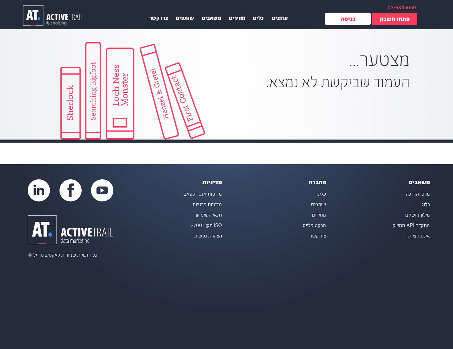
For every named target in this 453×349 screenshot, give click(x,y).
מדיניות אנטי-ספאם (202, 194)
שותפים (185, 18)
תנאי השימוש (209, 215)
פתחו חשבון (395, 20)
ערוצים (280, 18)
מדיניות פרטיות (207, 205)
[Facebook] (70, 190)
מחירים (237, 18)
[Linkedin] (39, 190)
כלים (258, 18)
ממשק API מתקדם (411, 226)
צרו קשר (158, 18)
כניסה (348, 20)
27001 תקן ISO (206, 226)
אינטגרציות (419, 236)
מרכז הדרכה (418, 194)
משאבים (211, 18)
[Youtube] (102, 190)
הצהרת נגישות (208, 236)
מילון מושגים (417, 215)
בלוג (426, 205)
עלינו (321, 194)
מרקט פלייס (314, 226)
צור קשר (318, 236)
